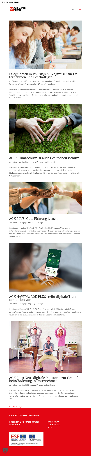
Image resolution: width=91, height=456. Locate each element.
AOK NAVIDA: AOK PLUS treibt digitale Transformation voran (44, 298)
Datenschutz (54, 424)
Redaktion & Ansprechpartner (24, 422)
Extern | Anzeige (18, 162)
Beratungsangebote (45, 81)
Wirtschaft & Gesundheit (27, 84)
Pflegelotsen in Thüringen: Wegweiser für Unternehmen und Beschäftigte (44, 75)
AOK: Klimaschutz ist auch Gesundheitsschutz (44, 158)
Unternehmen (49, 385)
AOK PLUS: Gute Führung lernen (33, 219)
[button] (5, 451)
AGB (50, 427)
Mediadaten (15, 424)
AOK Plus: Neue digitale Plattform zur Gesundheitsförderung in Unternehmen (44, 379)
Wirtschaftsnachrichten (47, 84)
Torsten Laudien (18, 81)
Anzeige (40, 162)
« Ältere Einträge (15, 406)
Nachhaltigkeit (49, 162)
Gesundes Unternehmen (63, 81)
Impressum (53, 422)
